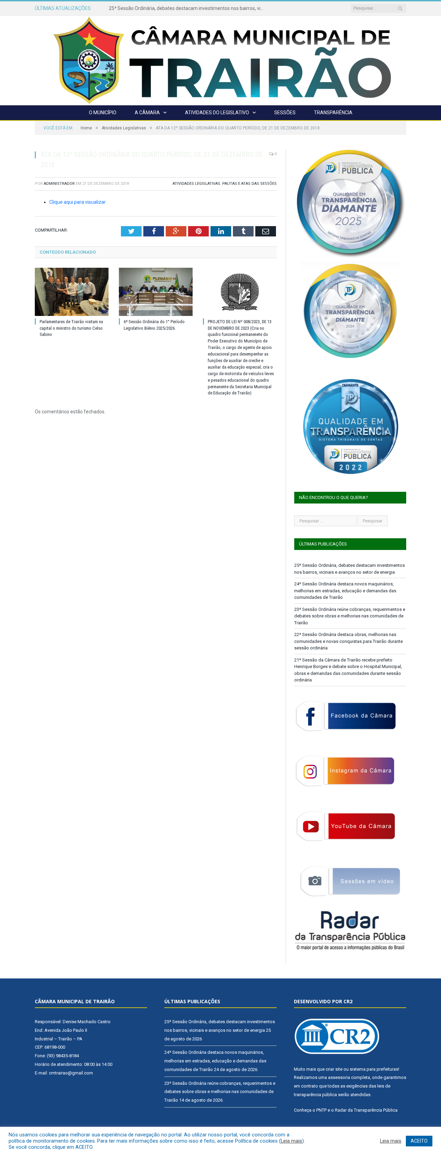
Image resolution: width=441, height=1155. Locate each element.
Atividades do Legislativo (217, 112)
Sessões (285, 112)
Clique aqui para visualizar (77, 202)
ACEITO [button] (419, 1141)
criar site (334, 1069)
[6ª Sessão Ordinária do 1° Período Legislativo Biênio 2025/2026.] (156, 292)
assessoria (339, 1077)
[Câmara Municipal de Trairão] (220, 59)
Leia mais (291, 1141)
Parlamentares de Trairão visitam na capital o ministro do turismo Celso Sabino (71, 328)
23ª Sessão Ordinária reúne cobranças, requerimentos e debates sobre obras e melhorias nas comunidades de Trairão (349, 616)
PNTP (321, 1110)
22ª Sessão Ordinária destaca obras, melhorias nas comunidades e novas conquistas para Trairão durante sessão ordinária (348, 641)
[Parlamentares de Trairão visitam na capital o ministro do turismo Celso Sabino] (72, 292)
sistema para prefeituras (374, 1069)
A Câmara (147, 112)
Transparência (333, 112)
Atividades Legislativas (196, 183)
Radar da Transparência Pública (366, 1110)
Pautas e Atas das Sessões (249, 183)
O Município (102, 112)
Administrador (59, 183)
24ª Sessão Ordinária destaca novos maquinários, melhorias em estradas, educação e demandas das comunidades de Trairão (188, 8)
